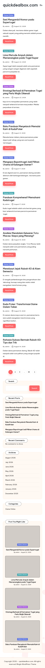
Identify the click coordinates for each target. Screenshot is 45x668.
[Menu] (41, 5)
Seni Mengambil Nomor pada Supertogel (18, 21)
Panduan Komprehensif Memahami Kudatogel (21, 199)
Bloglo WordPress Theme (26, 664)
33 (29, 372)
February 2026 (11, 484)
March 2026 (10, 480)
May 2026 (9, 471)
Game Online (8, 15)
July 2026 (9, 462)
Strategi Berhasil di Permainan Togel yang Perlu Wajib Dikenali (22, 92)
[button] (34, 372)
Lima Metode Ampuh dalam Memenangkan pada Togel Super (20, 56)
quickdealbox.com (20, 5)
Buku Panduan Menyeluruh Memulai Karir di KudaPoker (21, 127)
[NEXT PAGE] (34, 372)
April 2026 (9, 476)
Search (11, 381)
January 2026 (10, 489)
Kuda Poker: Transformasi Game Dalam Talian (20, 305)
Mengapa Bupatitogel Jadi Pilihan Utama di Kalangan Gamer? (21, 163)
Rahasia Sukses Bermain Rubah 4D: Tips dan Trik (22, 341)
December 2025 (11, 493)
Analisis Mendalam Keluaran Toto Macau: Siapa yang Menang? (21, 234)
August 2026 (10, 458)
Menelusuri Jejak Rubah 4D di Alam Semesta (21, 270)
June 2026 (9, 467)
